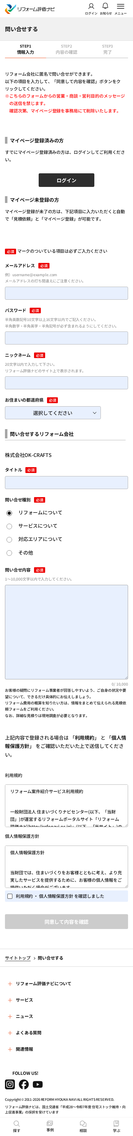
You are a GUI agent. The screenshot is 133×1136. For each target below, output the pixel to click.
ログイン (91, 13)
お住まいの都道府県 (24, 400)
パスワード (15, 310)
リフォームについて (39, 512)
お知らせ (106, 13)
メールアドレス (20, 265)
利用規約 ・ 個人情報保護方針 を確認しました (60, 896)
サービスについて (37, 525)
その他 (25, 552)
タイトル (13, 470)
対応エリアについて (39, 539)
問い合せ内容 (18, 570)
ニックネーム (18, 355)
